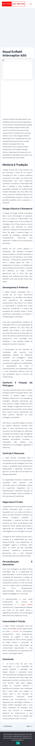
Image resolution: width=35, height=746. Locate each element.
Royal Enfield (26, 605)
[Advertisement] (17, 29)
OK (18, 743)
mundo (15, 631)
